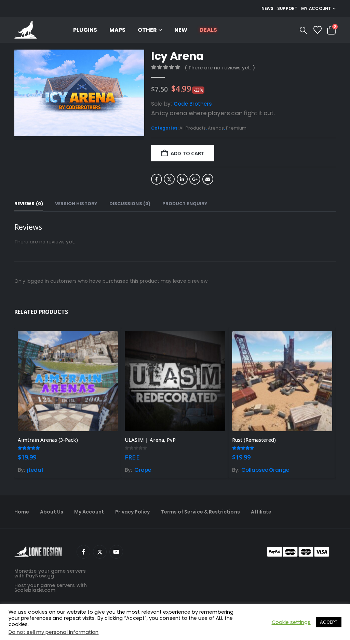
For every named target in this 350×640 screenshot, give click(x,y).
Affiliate (261, 511)
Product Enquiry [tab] (184, 203)
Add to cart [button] (106, 342)
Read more (214, 342)
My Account (89, 511)
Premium (236, 128)
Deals (208, 30)
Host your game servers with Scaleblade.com (50, 588)
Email (207, 179)
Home (21, 511)
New (180, 30)
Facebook (156, 179)
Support (287, 8)
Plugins (85, 30)
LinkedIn (182, 179)
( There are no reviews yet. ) (220, 67)
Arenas (216, 128)
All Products (192, 128)
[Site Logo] (25, 30)
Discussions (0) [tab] (129, 203)
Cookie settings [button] (291, 622)
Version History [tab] (76, 203)
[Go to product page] (68, 381)
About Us (51, 511)
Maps (117, 30)
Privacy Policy (132, 511)
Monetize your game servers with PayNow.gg (50, 573)
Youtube (116, 552)
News (267, 8)
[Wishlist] (317, 30)
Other (147, 30)
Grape (142, 470)
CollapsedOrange (265, 470)
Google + (194, 179)
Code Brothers (193, 103)
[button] (303, 30)
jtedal (35, 470)
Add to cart (187, 153)
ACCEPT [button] (328, 622)
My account (316, 8)
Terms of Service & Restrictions (200, 511)
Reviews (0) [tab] (28, 203)
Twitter (169, 179)
